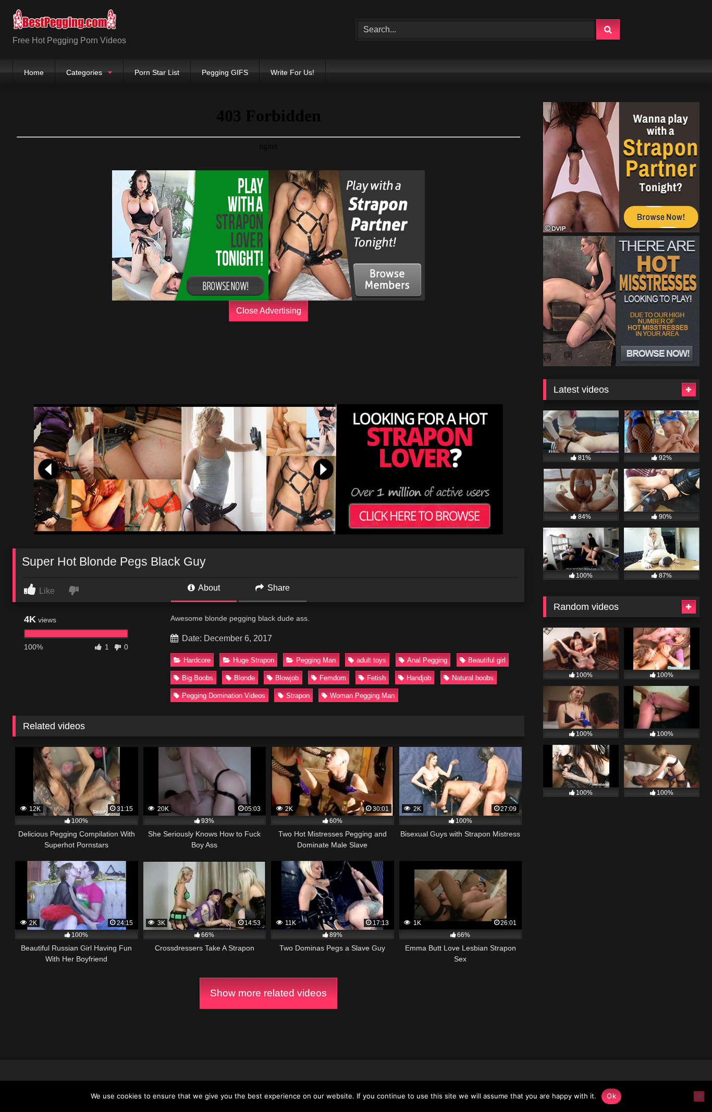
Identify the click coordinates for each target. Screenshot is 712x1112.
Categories (84, 72)
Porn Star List (156, 72)
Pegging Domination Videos (223, 695)
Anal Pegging (427, 660)
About (208, 587)
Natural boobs (473, 678)
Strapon (298, 695)
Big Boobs (197, 678)
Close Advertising (268, 310)
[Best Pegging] (65, 21)
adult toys (371, 660)
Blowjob (287, 678)
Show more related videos (268, 993)
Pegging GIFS (225, 72)
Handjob (419, 678)
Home (34, 72)
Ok (611, 1096)
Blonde (244, 678)
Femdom (333, 678)
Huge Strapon (253, 660)
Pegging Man (316, 660)
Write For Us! (292, 72)
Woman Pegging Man (362, 695)
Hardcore (197, 660)
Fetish (376, 678)
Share (277, 587)
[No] (699, 1096)
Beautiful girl (487, 660)
